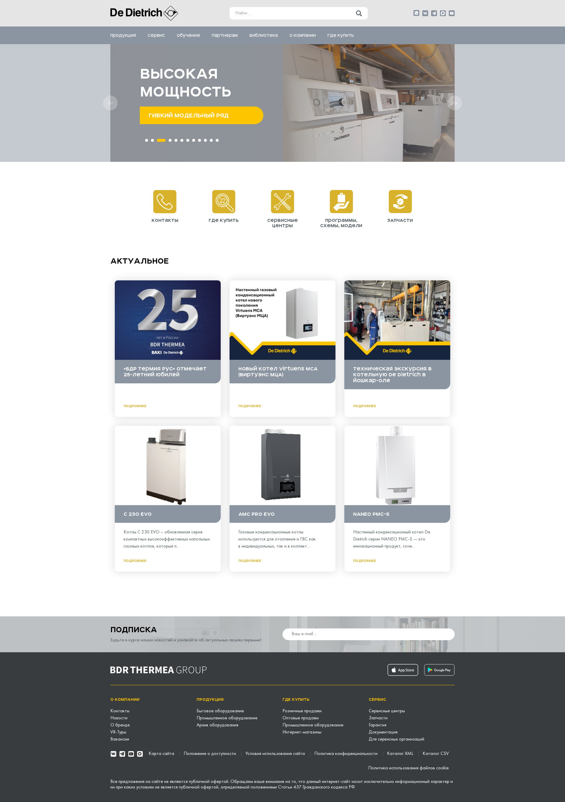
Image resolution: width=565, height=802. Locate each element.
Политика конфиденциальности (346, 753)
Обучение (188, 35)
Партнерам (225, 35)
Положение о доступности (210, 753)
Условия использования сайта (275, 753)
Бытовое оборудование (220, 711)
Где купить (341, 35)
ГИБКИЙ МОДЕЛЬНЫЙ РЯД (189, 115)
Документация (383, 732)
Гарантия (377, 725)
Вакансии (119, 739)
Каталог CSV (436, 753)
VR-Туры (118, 732)
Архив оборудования (217, 725)
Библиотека (264, 35)
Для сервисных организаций (396, 739)
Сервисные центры (387, 711)
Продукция (123, 35)
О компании (303, 35)
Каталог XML (400, 753)
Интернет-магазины (301, 732)
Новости (118, 718)
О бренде (120, 725)
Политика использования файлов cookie (408, 768)
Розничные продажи (302, 711)
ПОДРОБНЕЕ (135, 406)
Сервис (156, 35)
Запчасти (378, 718)
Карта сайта (162, 753)
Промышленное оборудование (227, 718)
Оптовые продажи (300, 718)
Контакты (119, 711)
